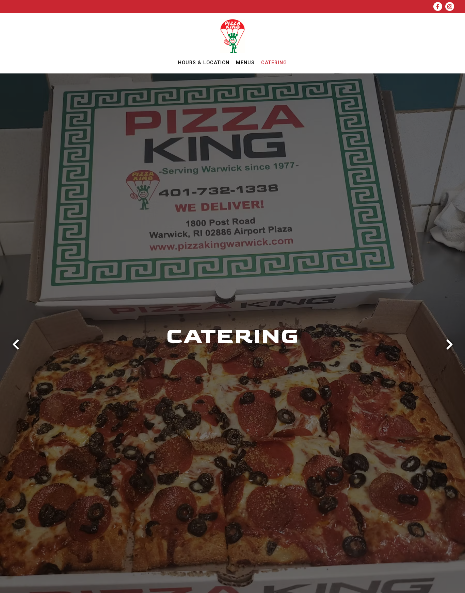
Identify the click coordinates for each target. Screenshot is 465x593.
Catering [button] (274, 63)
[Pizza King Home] (232, 36)
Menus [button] (245, 63)
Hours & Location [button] (203, 63)
